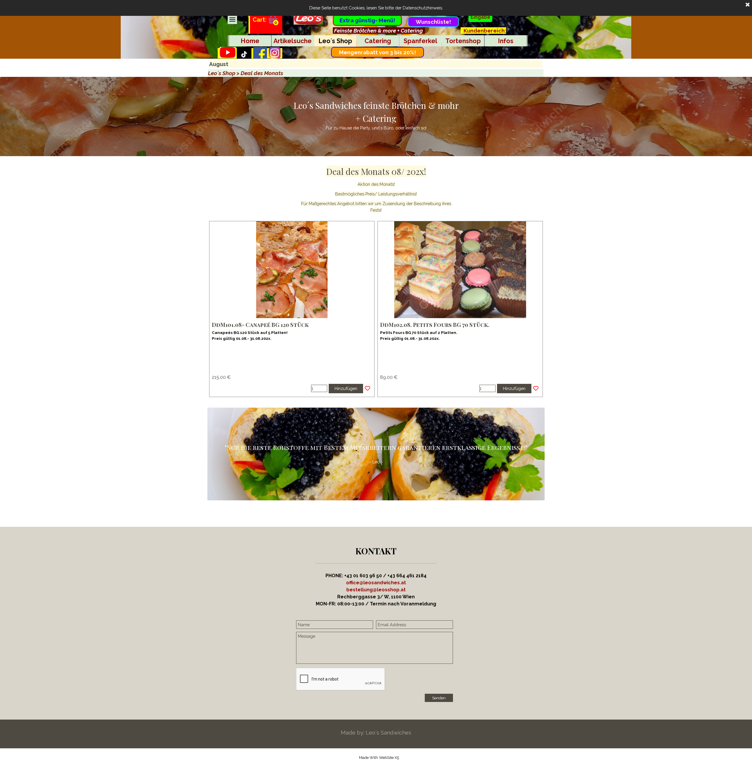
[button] (376, 589)
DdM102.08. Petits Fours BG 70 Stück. (434, 324)
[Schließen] (748, 5)
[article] (292, 309)
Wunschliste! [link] (433, 21)
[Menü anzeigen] (232, 19)
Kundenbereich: (485, 30)
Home (250, 41)
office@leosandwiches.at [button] (376, 582)
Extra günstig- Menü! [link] (367, 20)
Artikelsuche (292, 41)
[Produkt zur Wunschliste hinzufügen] (367, 388)
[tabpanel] (378, 30)
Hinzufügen (346, 388)
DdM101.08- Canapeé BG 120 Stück (260, 324)
